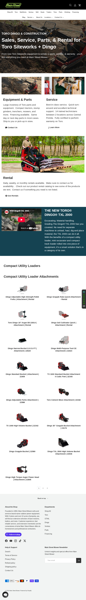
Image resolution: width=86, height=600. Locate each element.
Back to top (42, 498)
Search (7, 551)
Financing (48, 534)
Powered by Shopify (25, 590)
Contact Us (9, 570)
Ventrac (47, 526)
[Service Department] (64, 86)
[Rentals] (43, 154)
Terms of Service (11, 555)
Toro (46, 515)
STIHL (47, 519)
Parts (46, 530)
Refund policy (10, 563)
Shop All (48, 511)
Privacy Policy (10, 559)
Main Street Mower (14, 590)
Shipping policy (10, 567)
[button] (79, 5)
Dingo (47, 522)
